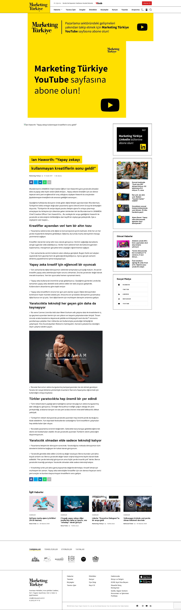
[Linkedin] (150, 606)
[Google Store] (145, 583)
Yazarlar (124, 10)
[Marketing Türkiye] (39, 6)
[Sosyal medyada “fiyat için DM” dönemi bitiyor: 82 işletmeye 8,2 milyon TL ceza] (123, 185)
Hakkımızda (115, 576)
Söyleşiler (104, 10)
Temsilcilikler (51, 549)
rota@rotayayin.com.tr (37, 598)
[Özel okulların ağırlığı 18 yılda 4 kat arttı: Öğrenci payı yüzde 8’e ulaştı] (123, 263)
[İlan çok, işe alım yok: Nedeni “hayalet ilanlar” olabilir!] (123, 197)
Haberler (57, 10)
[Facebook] (137, 606)
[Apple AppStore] (145, 578)
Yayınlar (80, 549)
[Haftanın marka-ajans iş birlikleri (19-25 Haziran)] (43, 504)
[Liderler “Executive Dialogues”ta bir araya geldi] (106, 504)
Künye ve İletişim (117, 579)
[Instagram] (143, 606)
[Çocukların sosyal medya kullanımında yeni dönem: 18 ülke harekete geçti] (123, 208)
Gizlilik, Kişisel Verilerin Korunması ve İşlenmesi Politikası (120, 593)
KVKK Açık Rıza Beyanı (119, 582)
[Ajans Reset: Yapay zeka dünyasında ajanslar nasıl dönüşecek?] (123, 219)
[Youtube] (146, 606)
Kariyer (115, 10)
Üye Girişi (92, 582)
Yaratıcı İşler (71, 10)
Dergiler (82, 10)
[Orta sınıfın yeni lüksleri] (132, 170)
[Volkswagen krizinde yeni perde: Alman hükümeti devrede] (137, 504)
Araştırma (136, 10)
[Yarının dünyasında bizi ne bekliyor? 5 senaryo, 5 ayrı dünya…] (123, 253)
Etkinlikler (93, 10)
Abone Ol (146, 3)
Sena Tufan (32, 523)
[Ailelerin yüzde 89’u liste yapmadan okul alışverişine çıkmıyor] (123, 244)
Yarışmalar (35, 549)
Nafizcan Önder (128, 523)
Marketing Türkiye (35, 176)
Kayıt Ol (92, 585)
